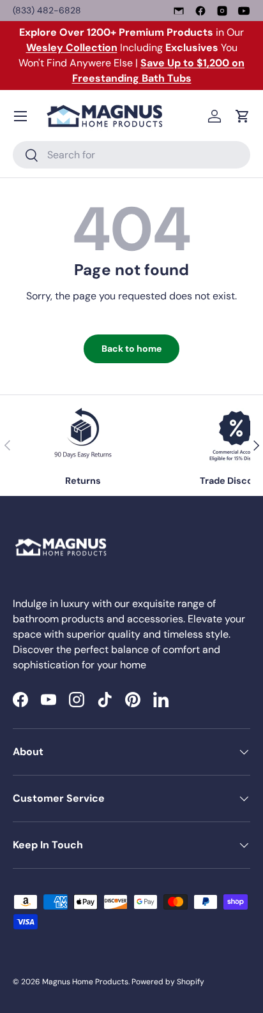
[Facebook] (200, 10)
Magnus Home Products (85, 982)
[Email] (178, 10)
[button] (243, 116)
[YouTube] (243, 10)
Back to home (131, 348)
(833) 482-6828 (47, 10)
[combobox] (131, 155)
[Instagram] (222, 10)
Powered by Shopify (168, 982)
